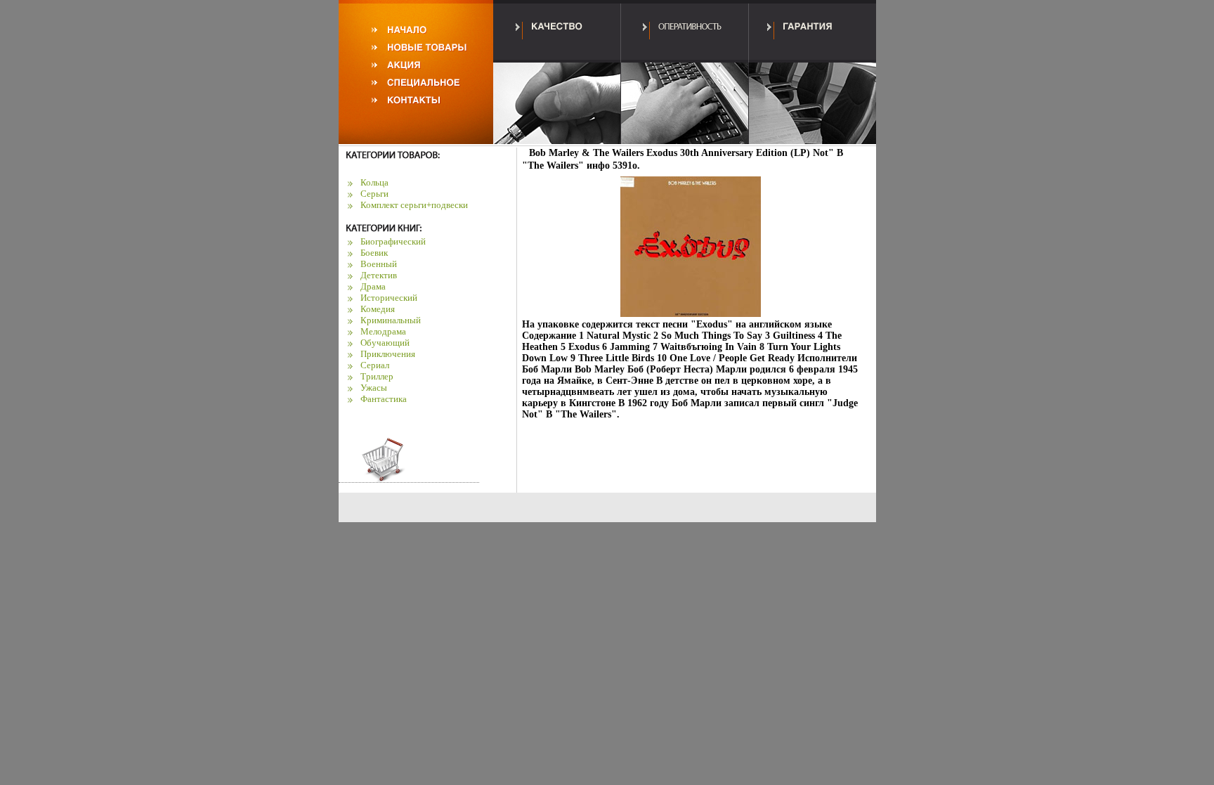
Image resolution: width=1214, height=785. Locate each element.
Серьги (374, 193)
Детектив (378, 275)
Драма (373, 286)
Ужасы (373, 387)
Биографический (393, 241)
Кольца (374, 182)
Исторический (388, 297)
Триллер (376, 376)
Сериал (374, 365)
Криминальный (390, 320)
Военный (378, 264)
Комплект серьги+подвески (414, 205)
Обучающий (385, 342)
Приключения (387, 354)
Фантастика (383, 399)
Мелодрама (383, 331)
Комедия (377, 309)
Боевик (374, 252)
